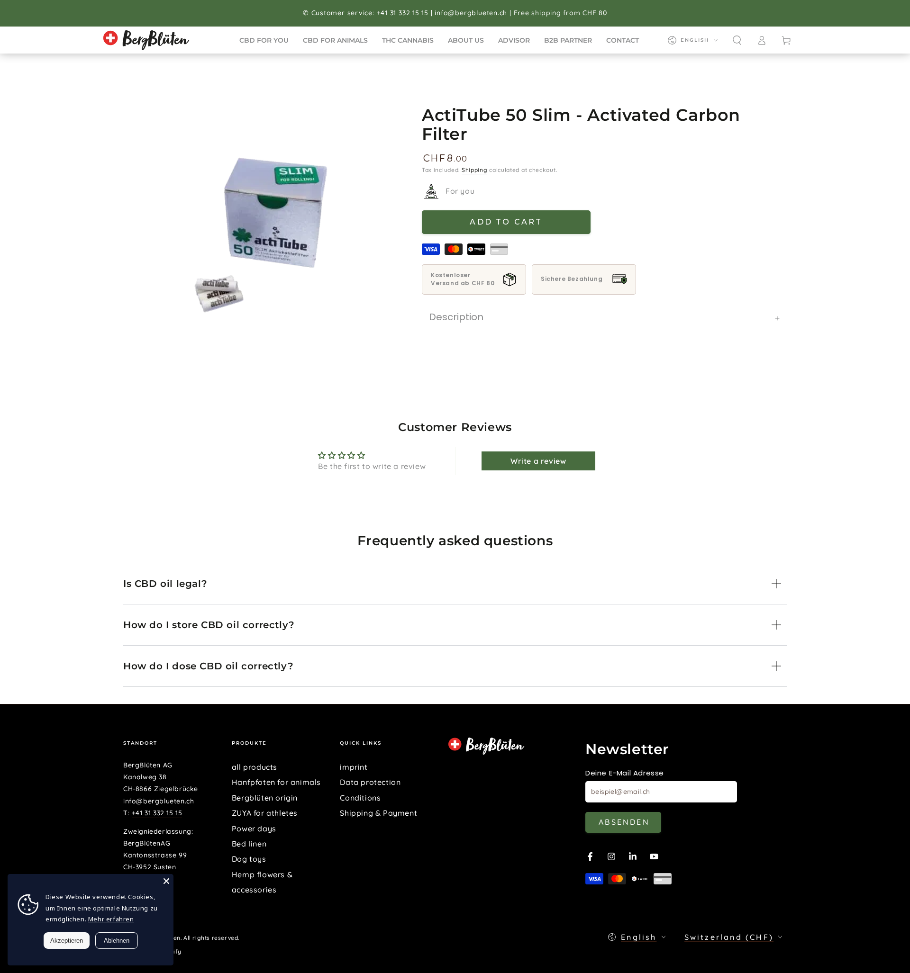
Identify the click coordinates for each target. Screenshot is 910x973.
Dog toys (249, 859)
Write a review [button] (538, 461)
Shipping (475, 169)
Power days (254, 828)
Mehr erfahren (111, 919)
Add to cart (506, 221)
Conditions (360, 797)
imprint (353, 767)
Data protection (370, 782)
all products (254, 767)
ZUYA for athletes (265, 813)
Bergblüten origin (265, 797)
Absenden (624, 822)
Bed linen (249, 843)
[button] (737, 40)
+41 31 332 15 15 (157, 813)
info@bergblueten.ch (158, 801)
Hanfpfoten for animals (276, 782)
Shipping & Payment (378, 813)
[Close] (166, 881)
